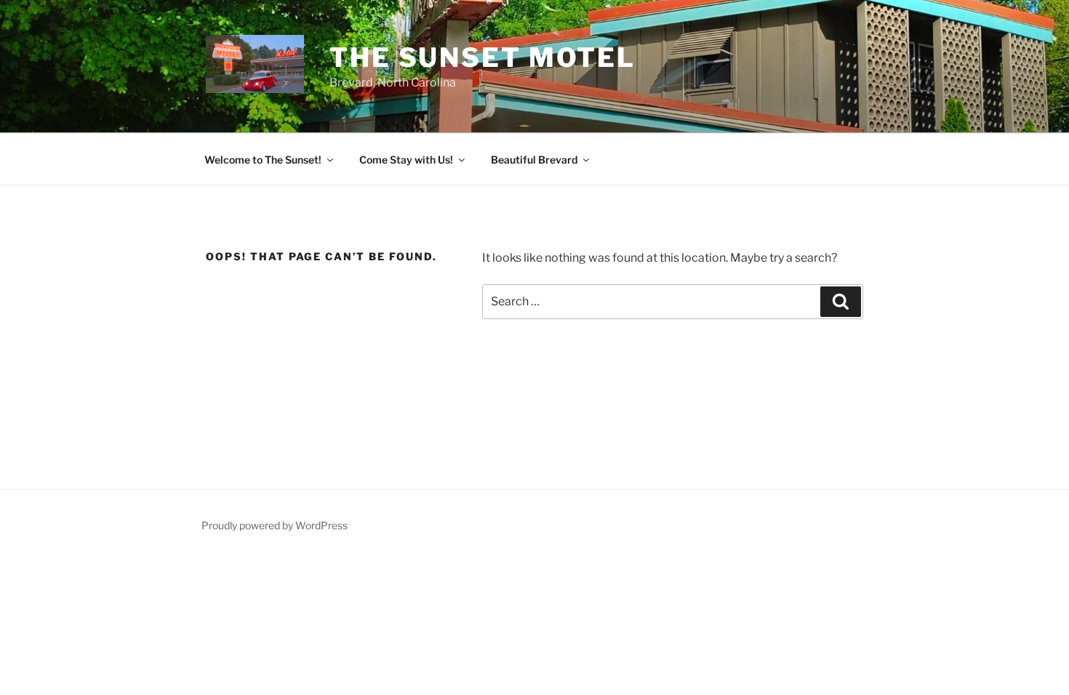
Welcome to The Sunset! (262, 159)
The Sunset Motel (482, 57)
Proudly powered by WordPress (274, 525)
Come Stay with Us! (406, 159)
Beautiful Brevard (534, 159)
